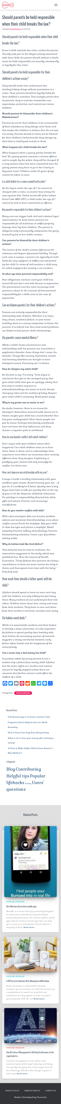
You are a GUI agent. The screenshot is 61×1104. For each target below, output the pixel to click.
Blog (10, 769)
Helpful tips (17, 776)
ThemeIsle (42, 1097)
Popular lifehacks (23, 693)
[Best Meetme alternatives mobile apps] (30, 861)
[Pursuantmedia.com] (9, 4)
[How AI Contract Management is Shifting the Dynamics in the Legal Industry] (30, 1025)
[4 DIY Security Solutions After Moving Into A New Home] (30, 954)
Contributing (28, 769)
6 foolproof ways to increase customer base (29, 717)
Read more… (29, 927)
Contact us (50, 1091)
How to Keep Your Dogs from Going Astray (28, 732)
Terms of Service (32, 1091)
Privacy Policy (12, 1091)
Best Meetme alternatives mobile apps (21, 906)
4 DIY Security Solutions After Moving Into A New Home (27, 981)
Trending (28, 783)
